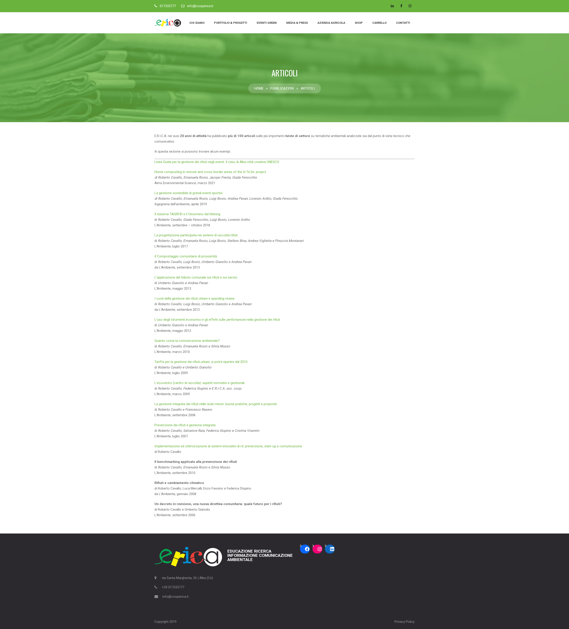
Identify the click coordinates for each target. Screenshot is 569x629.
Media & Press (297, 22)
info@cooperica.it (200, 6)
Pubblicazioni (282, 88)
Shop (359, 22)
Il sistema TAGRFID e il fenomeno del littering (187, 214)
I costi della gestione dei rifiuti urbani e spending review (194, 299)
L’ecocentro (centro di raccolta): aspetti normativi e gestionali (199, 383)
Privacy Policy (405, 622)
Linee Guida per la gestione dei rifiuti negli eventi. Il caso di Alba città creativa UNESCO (216, 162)
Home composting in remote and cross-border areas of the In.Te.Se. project (210, 172)
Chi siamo (196, 22)
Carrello (379, 22)
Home (258, 88)
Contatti (403, 22)
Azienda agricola (331, 22)
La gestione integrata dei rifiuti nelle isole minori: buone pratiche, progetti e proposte (215, 404)
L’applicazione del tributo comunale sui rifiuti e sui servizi (195, 277)
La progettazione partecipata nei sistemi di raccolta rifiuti (196, 235)
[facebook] (401, 5)
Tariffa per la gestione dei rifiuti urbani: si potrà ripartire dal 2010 (200, 362)
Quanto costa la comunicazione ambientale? (187, 341)
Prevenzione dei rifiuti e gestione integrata (185, 425)
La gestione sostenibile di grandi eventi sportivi (188, 193)
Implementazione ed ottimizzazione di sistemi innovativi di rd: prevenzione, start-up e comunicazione (228, 446)
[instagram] (410, 5)
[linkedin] (392, 5)
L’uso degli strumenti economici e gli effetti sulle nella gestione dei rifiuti (217, 320)
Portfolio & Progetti (230, 22)
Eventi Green (267, 22)
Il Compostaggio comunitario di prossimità (185, 256)
